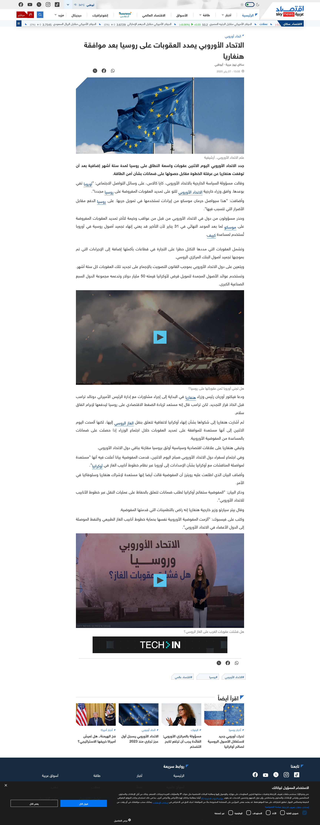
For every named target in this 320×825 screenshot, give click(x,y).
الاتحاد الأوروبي (190, 191)
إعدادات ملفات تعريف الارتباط (295, 807)
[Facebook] (20, 4)
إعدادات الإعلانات (160, 802)
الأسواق (182, 15)
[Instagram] (48, 4)
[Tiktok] (57, 4)
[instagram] (286, 775)
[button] (80, 4)
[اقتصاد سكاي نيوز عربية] (281, 11)
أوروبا (88, 183)
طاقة (97, 775)
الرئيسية (248, 15)
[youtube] (265, 775)
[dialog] (160, 803)
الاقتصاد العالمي (153, 15)
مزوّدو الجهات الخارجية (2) (212, 798)
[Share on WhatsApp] (112, 71)
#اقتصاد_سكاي (292, 23)
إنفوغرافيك (100, 15)
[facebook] (255, 775)
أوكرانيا (97, 465)
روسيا (109, 191)
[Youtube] (29, 5)
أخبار (139, 775)
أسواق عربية (50, 775)
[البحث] (40, 14)
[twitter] (276, 775)
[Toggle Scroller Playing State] (18, 23)
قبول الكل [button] (83, 803)
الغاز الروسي (124, 422)
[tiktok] (296, 775)
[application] (160, 337)
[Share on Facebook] (103, 71)
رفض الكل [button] (34, 803)
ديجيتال (76, 15)
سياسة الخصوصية (273, 806)
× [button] (6, 785)
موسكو (230, 226)
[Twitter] (39, 4)
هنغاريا (190, 396)
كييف (211, 234)
